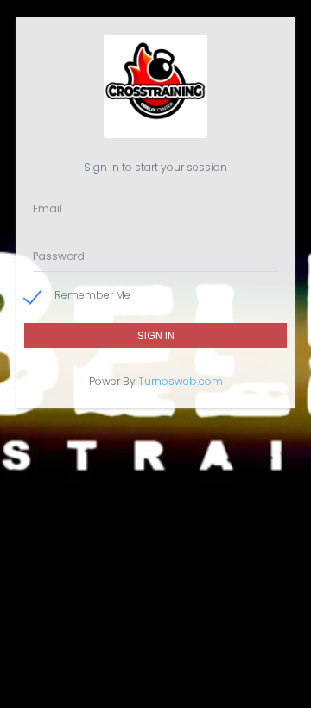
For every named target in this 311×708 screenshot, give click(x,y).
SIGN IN (156, 335)
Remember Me (92, 295)
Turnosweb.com (180, 381)
